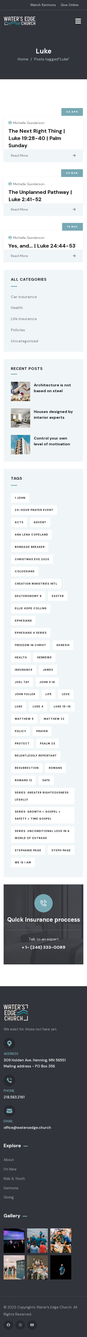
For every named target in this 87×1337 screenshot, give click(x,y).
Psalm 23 (47, 743)
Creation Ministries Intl (36, 583)
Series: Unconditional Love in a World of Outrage (42, 834)
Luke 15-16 (62, 706)
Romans (55, 768)
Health (17, 307)
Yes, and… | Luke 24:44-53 (41, 245)
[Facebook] (8, 1325)
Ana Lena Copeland (31, 534)
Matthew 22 (54, 718)
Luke (18, 706)
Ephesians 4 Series (31, 632)
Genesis (63, 645)
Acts (19, 522)
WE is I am (23, 862)
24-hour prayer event (34, 510)
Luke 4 (38, 706)
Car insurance (24, 296)
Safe (46, 780)
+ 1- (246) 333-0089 (43, 947)
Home (23, 59)
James (48, 669)
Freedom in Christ (30, 645)
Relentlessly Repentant (36, 755)
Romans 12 (23, 780)
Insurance (24, 669)
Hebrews (44, 657)
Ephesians (23, 620)
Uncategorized (24, 341)
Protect (22, 743)
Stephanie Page (28, 850)
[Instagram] (20, 1325)
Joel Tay (22, 682)
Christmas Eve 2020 (32, 559)
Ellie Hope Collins (31, 608)
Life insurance (24, 318)
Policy (20, 731)
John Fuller (25, 694)
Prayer (42, 731)
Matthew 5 (24, 718)
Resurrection (27, 768)
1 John (20, 498)
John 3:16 (47, 682)
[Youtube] (32, 1325)
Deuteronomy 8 (28, 596)
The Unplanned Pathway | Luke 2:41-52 (40, 196)
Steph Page (61, 850)
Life (48, 694)
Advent (40, 522)
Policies (18, 329)
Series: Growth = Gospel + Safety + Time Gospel (37, 815)
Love (66, 694)
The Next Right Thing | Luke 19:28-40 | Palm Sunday (36, 138)
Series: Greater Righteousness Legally (42, 796)
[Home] (20, 20)
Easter (58, 596)
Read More (19, 155)
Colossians (25, 571)
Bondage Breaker (30, 547)
